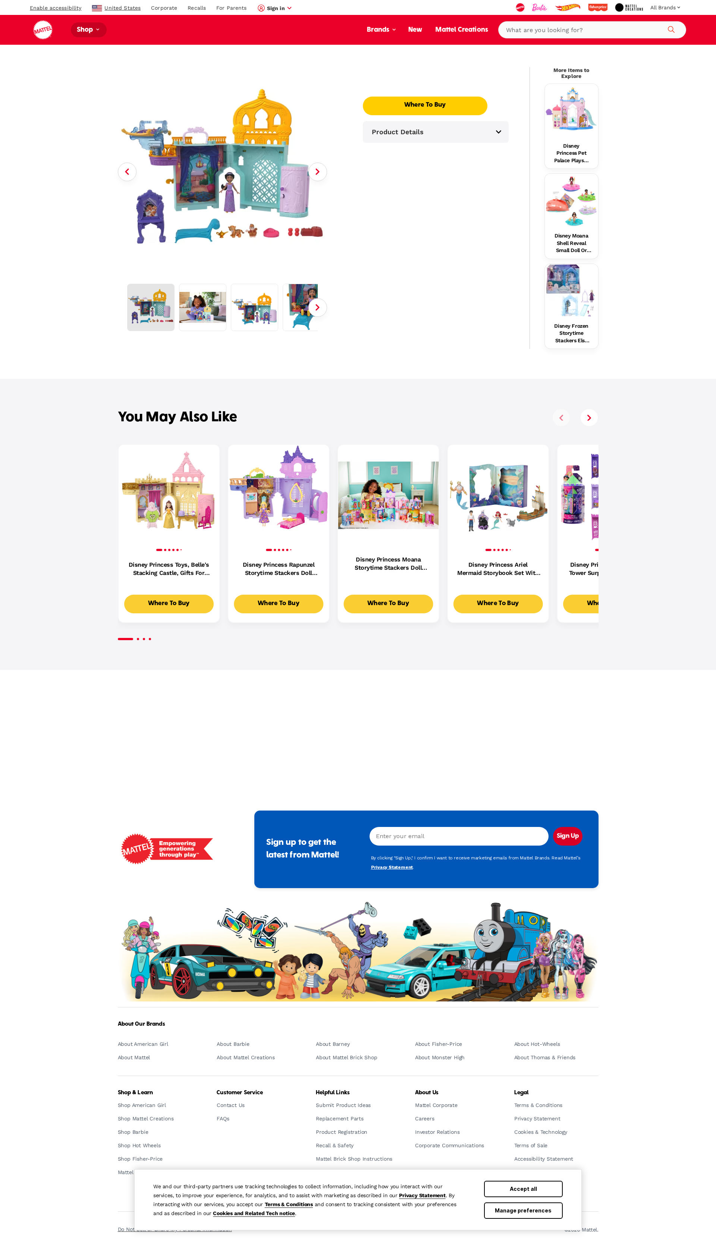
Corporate (164, 8)
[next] (589, 417)
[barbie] (540, 7)
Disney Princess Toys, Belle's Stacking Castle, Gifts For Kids (169, 569)
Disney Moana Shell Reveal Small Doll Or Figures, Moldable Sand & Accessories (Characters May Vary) (571, 243)
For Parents (231, 8)
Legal (521, 1092)
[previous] (561, 417)
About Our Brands (141, 1024)
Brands (379, 30)
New (415, 30)
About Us (427, 1092)
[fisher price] (598, 7)
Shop (86, 30)
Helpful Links (333, 1092)
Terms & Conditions (289, 1204)
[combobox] (592, 29)
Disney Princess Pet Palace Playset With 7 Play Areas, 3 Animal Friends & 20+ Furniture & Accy (571, 153)
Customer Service (240, 1092)
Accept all (523, 1189)
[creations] (629, 7)
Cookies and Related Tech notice (254, 1213)
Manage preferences (523, 1210)
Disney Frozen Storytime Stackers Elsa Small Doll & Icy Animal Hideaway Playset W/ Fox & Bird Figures (571, 334)
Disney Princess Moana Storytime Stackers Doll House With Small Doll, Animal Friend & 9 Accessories (388, 564)
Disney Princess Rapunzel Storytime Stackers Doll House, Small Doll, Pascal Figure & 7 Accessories (278, 569)
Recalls (197, 8)
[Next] (317, 172)
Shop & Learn (135, 1092)
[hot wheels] (568, 7)
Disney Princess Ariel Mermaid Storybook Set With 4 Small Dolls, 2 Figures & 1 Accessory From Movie (498, 569)
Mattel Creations (462, 30)
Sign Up (568, 836)
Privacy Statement (422, 1195)
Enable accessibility (55, 8)
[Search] (670, 28)
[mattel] (521, 7)
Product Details (398, 132)
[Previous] (127, 172)
